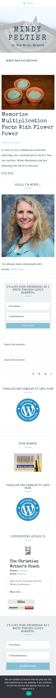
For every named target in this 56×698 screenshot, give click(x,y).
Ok (28, 693)
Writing (22, 574)
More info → (16, 592)
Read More (8, 173)
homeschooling (11, 143)
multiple (23, 570)
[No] (52, 686)
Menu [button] (30, 3)
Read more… (18, 269)
